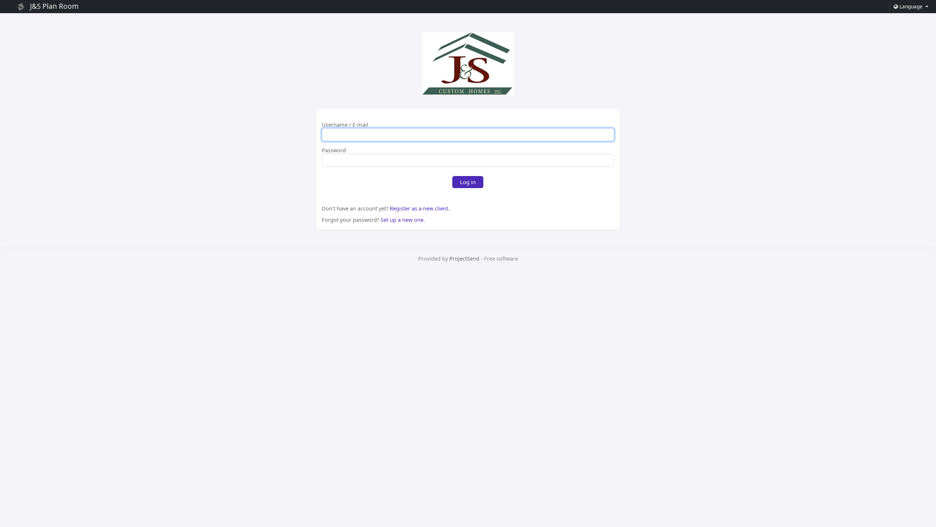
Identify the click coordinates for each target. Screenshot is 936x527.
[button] (911, 6)
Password (334, 150)
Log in (468, 182)
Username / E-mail (345, 125)
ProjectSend (464, 258)
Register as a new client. (420, 208)
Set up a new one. (403, 219)
